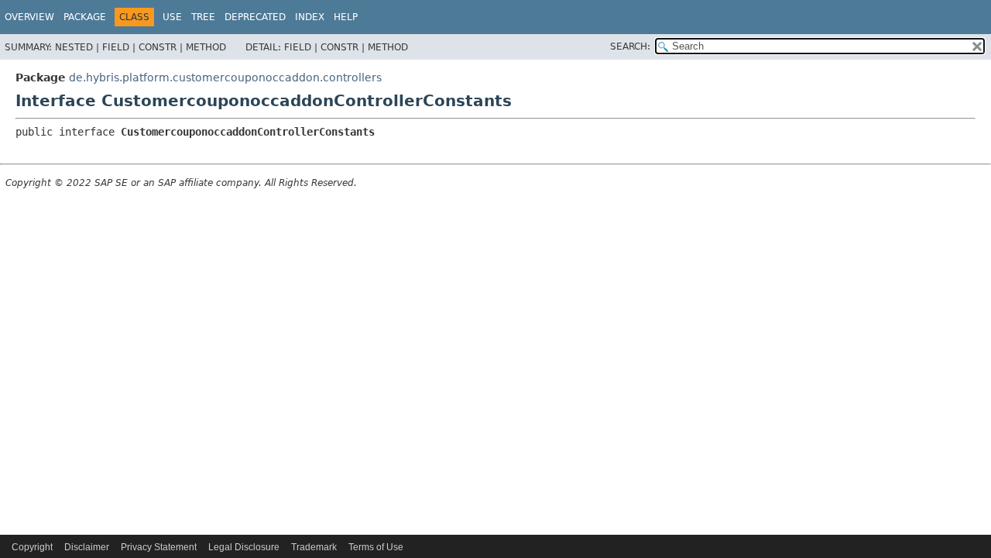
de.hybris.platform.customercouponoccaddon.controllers (225, 77)
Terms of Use (375, 547)
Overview (29, 17)
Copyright (32, 547)
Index (309, 17)
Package (84, 17)
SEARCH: (630, 46)
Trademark (314, 547)
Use (172, 17)
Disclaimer (86, 547)
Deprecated (255, 17)
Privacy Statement (159, 547)
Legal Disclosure (243, 547)
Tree (203, 17)
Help (346, 17)
